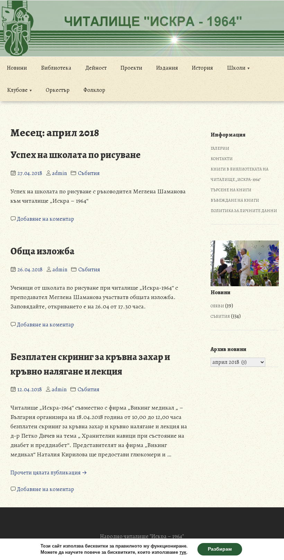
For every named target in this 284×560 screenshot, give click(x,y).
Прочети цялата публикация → (48, 472)
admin (59, 173)
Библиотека (56, 68)
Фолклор (94, 90)
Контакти (222, 158)
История (202, 68)
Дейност (96, 68)
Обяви (217, 306)
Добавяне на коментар (45, 219)
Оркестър (58, 90)
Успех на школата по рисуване (75, 154)
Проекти (131, 68)
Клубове (17, 90)
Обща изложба (42, 251)
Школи (236, 68)
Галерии (220, 148)
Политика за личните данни (244, 210)
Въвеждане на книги (235, 200)
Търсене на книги (231, 190)
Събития (89, 173)
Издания (167, 68)
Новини (17, 68)
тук (182, 552)
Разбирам (220, 549)
